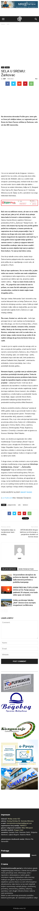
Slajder (7, 67)
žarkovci (25, 505)
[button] (36, 19)
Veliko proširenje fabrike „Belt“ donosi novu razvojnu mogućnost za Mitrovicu (24, 602)
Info (8, 24)
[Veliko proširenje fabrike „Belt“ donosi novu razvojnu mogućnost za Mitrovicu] (6, 602)
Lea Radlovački (7, 498)
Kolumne (4, 580)
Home (3, 24)
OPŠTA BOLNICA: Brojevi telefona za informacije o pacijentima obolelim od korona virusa (29, 533)
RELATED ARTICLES (9, 569)
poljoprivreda (12, 505)
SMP (4, 79)
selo (19, 505)
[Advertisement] (19, 46)
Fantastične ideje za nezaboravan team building (8, 532)
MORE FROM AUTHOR (26, 569)
